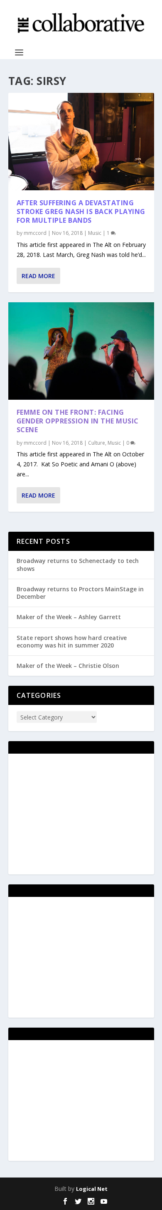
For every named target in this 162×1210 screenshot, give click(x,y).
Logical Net (92, 1189)
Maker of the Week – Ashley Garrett (69, 617)
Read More (38, 276)
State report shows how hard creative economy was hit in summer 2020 (72, 641)
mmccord (35, 233)
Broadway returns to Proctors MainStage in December (80, 592)
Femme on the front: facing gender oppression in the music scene (78, 421)
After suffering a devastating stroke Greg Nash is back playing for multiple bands (81, 211)
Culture (96, 442)
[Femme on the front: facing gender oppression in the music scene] (81, 351)
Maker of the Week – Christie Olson (68, 666)
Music (94, 233)
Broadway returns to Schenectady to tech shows (78, 564)
